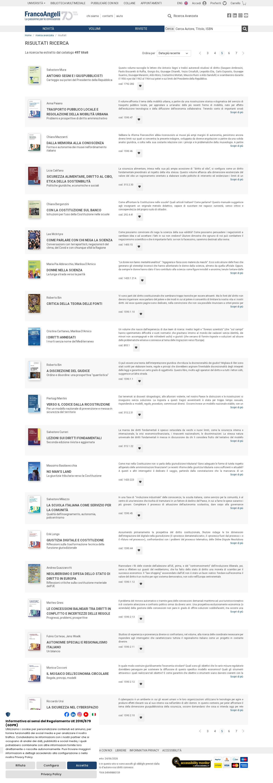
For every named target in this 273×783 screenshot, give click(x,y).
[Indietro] (200, 53)
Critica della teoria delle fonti (74, 304)
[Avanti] (243, 53)
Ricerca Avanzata (185, 16)
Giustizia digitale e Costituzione (75, 540)
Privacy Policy (51, 774)
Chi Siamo (93, 16)
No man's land (59, 472)
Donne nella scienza (64, 270)
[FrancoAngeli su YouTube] (246, 16)
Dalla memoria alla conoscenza (75, 143)
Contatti (107, 16)
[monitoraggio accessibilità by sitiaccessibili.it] (192, 759)
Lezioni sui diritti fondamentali (74, 438)
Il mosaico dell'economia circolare (78, 674)
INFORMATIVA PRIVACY (144, 750)
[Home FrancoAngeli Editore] (51, 16)
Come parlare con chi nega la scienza (80, 240)
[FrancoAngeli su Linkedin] (235, 16)
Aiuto (119, 16)
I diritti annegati (61, 337)
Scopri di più (236, 112)
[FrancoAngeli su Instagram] (240, 16)
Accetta (82, 765)
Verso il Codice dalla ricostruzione (78, 404)
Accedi (196, 3)
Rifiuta (20, 765)
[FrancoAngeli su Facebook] (229, 16)
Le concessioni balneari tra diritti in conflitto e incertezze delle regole (79, 611)
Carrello (235, 3)
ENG (179, 3)
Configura (51, 765)
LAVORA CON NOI (101, 750)
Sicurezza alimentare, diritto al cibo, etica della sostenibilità (80, 179)
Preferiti (215, 3)
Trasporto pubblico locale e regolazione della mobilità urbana (77, 112)
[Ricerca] (245, 29)
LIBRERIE (121, 750)
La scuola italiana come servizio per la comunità (79, 507)
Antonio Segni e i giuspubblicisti (75, 76)
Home (28, 35)
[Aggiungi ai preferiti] (140, 86)
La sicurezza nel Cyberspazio (72, 707)
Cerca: (169, 29)
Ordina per (148, 53)
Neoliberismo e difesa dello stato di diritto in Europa (78, 576)
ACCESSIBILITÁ (171, 750)
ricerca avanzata (45, 35)
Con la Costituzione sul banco (74, 210)
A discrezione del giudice (68, 371)
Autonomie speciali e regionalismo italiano (77, 644)
